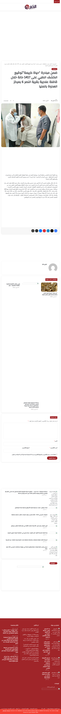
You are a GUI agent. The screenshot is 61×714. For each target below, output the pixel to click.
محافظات (44, 64)
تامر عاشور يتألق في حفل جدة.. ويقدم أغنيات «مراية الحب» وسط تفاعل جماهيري (31, 640)
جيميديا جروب (4, 708)
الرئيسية (55, 64)
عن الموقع (18, 708)
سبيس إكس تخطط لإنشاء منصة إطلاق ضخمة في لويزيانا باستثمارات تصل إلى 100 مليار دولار (26, 548)
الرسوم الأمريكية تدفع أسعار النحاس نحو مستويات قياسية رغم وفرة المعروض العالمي (46, 663)
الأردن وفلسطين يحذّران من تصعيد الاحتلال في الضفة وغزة (46, 675)
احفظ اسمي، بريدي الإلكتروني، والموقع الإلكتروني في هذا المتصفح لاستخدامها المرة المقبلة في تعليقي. (34, 454)
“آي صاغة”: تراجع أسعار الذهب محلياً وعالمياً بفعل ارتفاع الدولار (49, 294)
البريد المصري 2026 (51, 687)
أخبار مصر (49, 64)
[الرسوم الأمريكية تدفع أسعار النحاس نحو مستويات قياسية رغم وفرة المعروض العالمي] (55, 661)
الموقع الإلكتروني (25, 447)
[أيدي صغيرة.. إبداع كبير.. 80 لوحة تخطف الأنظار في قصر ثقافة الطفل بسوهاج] (53, 528)
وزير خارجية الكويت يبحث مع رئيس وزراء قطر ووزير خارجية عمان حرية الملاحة (30, 630)
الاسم (55, 441)
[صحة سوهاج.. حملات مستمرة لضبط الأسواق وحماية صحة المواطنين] (53, 510)
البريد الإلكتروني (53, 447)
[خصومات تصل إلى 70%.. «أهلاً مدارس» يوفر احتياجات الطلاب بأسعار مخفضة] (53, 519)
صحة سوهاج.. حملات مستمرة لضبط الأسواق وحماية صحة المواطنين (31, 508)
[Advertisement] (30, 23)
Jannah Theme (6, 710)
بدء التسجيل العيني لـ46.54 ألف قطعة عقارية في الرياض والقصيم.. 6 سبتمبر (46, 633)
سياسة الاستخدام (33, 708)
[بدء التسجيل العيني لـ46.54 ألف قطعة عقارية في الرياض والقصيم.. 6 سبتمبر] (55, 632)
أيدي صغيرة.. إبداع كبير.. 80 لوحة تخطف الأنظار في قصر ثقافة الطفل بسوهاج (29, 526)
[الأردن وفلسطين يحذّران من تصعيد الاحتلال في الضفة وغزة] (55, 675)
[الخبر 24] (30, 7)
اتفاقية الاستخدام (25, 708)
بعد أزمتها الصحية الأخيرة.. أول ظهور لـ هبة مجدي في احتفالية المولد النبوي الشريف (27, 533)
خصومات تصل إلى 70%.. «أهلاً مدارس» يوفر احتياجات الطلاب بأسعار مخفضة (29, 515)
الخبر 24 (52, 100)
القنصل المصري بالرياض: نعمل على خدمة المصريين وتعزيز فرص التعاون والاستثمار (30, 659)
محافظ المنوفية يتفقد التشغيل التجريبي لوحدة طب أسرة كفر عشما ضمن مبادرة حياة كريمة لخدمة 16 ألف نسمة (31, 405)
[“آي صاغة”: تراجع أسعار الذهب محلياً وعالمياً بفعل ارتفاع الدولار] (49, 287)
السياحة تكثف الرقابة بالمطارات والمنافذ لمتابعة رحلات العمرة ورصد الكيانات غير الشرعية (26, 540)
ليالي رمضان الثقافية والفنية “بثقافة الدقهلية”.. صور (13, 285)
